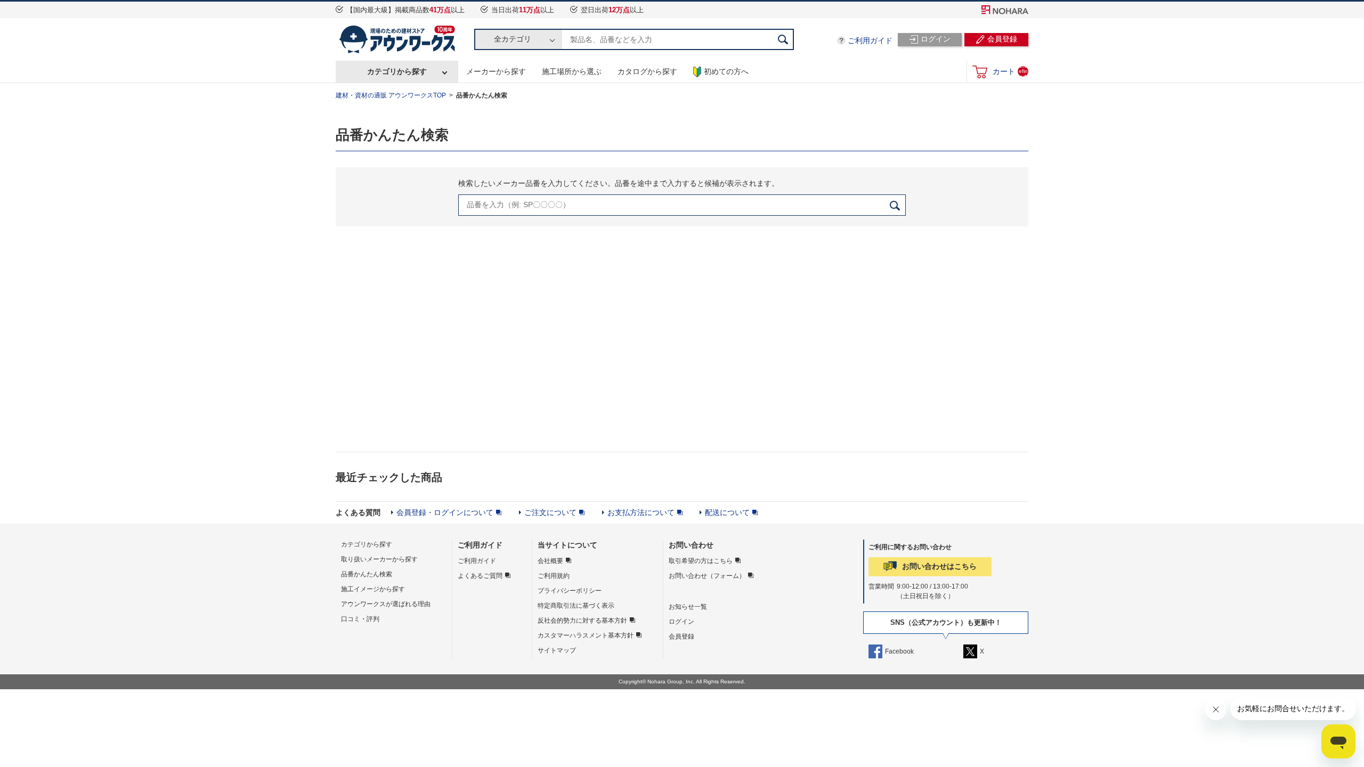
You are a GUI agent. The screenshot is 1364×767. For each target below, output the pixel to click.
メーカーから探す (496, 71)
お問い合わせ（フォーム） (707, 576)
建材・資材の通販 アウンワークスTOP (391, 95)
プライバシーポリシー (570, 590)
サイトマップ (557, 650)
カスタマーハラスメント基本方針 (586, 635)
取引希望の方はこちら (701, 561)
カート (1010, 71)
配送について (727, 512)
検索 (783, 39)
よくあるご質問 (480, 576)
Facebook (899, 651)
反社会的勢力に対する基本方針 (582, 620)
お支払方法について (641, 512)
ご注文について (550, 512)
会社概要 (550, 561)
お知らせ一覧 (688, 606)
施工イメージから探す (373, 589)
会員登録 (681, 636)
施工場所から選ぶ (572, 71)
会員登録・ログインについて (444, 512)
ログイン (681, 621)
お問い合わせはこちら (939, 566)
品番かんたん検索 (366, 574)
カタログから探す (647, 71)
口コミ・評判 (360, 619)
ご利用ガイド (870, 40)
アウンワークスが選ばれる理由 (386, 604)
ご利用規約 (554, 576)
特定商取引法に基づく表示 (576, 605)
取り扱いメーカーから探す (379, 559)
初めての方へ (726, 71)
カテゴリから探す (397, 71)
